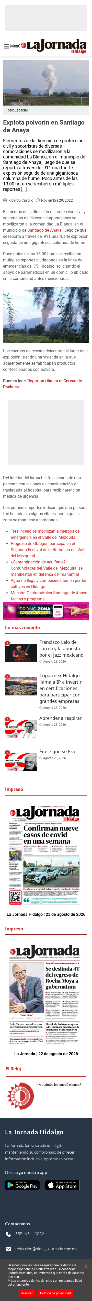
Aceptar (26, 1293)
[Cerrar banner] (86, 1266)
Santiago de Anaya (44, 230)
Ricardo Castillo (20, 200)
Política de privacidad (55, 1293)
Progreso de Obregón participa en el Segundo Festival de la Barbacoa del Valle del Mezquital (48, 549)
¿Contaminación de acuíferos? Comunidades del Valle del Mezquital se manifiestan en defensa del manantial (47, 568)
